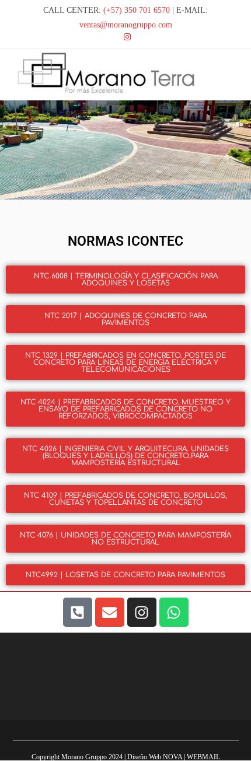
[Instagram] (141, 612)
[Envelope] (109, 612)
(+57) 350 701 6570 (136, 10)
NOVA (172, 757)
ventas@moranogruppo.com (125, 24)
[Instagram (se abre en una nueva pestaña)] (125, 37)
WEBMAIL (203, 757)
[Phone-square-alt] (77, 612)
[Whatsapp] (174, 612)
